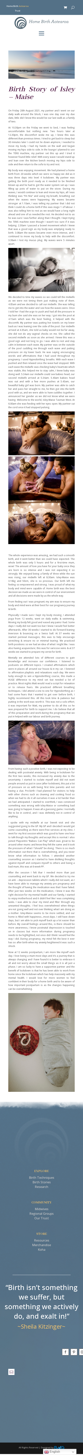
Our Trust (41, 1218)
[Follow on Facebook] (65, 1352)
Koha (41, 1249)
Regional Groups (41, 1213)
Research (41, 1187)
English (54, 1451)
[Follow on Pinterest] (73, 1352)
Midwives (41, 1209)
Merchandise (41, 1245)
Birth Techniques (41, 1177)
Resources (41, 1240)
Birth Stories (41, 1182)
